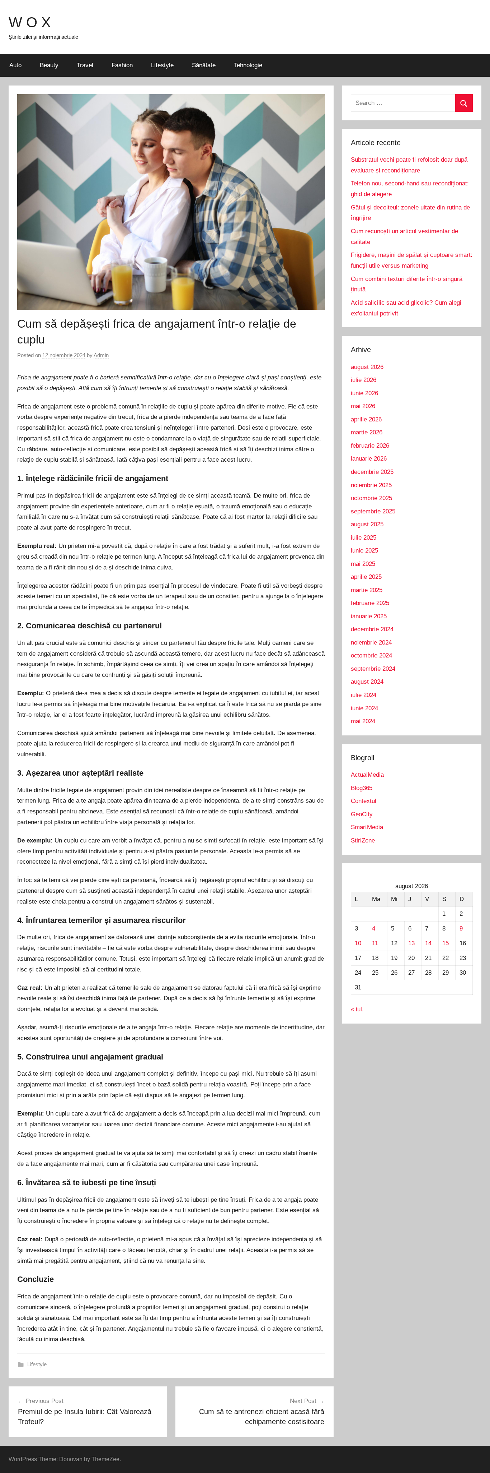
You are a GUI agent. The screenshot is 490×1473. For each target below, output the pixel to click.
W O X (30, 22)
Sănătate (204, 65)
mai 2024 (363, 721)
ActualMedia (367, 774)
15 (445, 943)
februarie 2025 (370, 603)
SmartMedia (367, 827)
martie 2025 (366, 590)
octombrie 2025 (371, 498)
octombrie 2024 (371, 655)
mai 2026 (363, 406)
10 (358, 943)
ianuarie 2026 (369, 458)
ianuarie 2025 (369, 616)
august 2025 (367, 524)
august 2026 (367, 367)
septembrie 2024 (373, 668)
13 (411, 943)
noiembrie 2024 (371, 642)
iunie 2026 (364, 393)
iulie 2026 (363, 380)
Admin (101, 355)
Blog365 (361, 788)
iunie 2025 (364, 550)
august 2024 (367, 681)
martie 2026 (366, 432)
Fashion (122, 65)
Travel (85, 65)
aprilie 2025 (366, 576)
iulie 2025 (363, 537)
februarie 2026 (370, 445)
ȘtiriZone (363, 840)
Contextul (363, 801)
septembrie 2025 (373, 511)
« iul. (357, 1009)
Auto (15, 65)
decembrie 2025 (372, 471)
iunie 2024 (364, 708)
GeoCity (362, 814)
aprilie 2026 (366, 419)
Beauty (49, 65)
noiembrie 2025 (371, 485)
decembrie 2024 (372, 629)
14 (428, 943)
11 (375, 943)
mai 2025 (363, 563)
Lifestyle (162, 65)
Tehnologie (248, 65)
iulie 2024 (363, 695)
